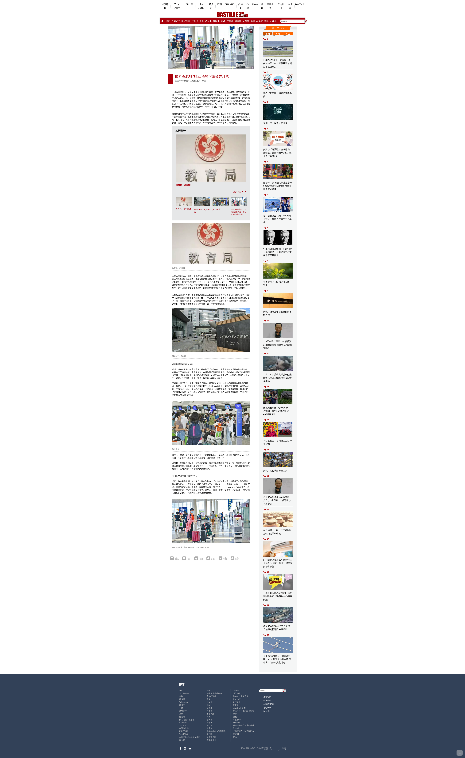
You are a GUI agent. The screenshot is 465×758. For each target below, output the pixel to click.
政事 (193, 21)
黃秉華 (209, 711)
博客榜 (267, 21)
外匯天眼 (237, 702)
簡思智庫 (237, 723)
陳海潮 (236, 734)
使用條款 (267, 700)
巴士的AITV (177, 6)
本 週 (278, 34)
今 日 (268, 34)
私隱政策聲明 (269, 704)
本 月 (288, 34)
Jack (235, 714)
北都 (168, 21)
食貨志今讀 (211, 737)
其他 (274, 21)
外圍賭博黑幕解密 (214, 693)
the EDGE (201, 6)
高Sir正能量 (212, 696)
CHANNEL (230, 4)
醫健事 (238, 21)
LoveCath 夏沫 (239, 708)
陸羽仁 (182, 705)
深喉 (208, 690)
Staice (209, 725)
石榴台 (219, 6)
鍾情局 (182, 699)
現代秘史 (237, 693)
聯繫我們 (267, 708)
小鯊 (208, 705)
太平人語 (210, 714)
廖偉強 (209, 720)
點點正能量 (184, 731)
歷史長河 (280, 6)
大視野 (246, 21)
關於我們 (267, 711)
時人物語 (237, 699)
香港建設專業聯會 (240, 696)
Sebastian (183, 702)
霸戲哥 (209, 708)
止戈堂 (209, 702)
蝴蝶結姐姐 (211, 740)
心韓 (248, 6)
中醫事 (230, 21)
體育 (262, 6)
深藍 (181, 696)
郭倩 (208, 699)
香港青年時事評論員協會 (243, 711)
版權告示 (267, 697)
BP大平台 (189, 6)
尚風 (208, 717)
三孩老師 (237, 720)
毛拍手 (236, 690)
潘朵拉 (209, 723)
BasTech (299, 4)
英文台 (211, 6)
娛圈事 (240, 6)
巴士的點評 (184, 693)
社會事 (200, 21)
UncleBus (183, 725)
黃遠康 (182, 717)
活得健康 (183, 723)
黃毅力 (236, 705)
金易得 (236, 717)
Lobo (181, 714)
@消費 (259, 21)
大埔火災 (175, 21)
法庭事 (208, 21)
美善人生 (270, 6)
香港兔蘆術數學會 (186, 720)
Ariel (181, 690)
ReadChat (183, 734)
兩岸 (253, 21)
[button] (242, 192)
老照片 (209, 728)
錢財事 (216, 21)
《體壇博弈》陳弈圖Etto (243, 731)
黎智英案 (185, 21)
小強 (181, 708)
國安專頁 (165, 6)
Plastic (255, 4)
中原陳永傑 (184, 728)
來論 (235, 737)
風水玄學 (183, 711)
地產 (223, 21)
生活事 (290, 6)
